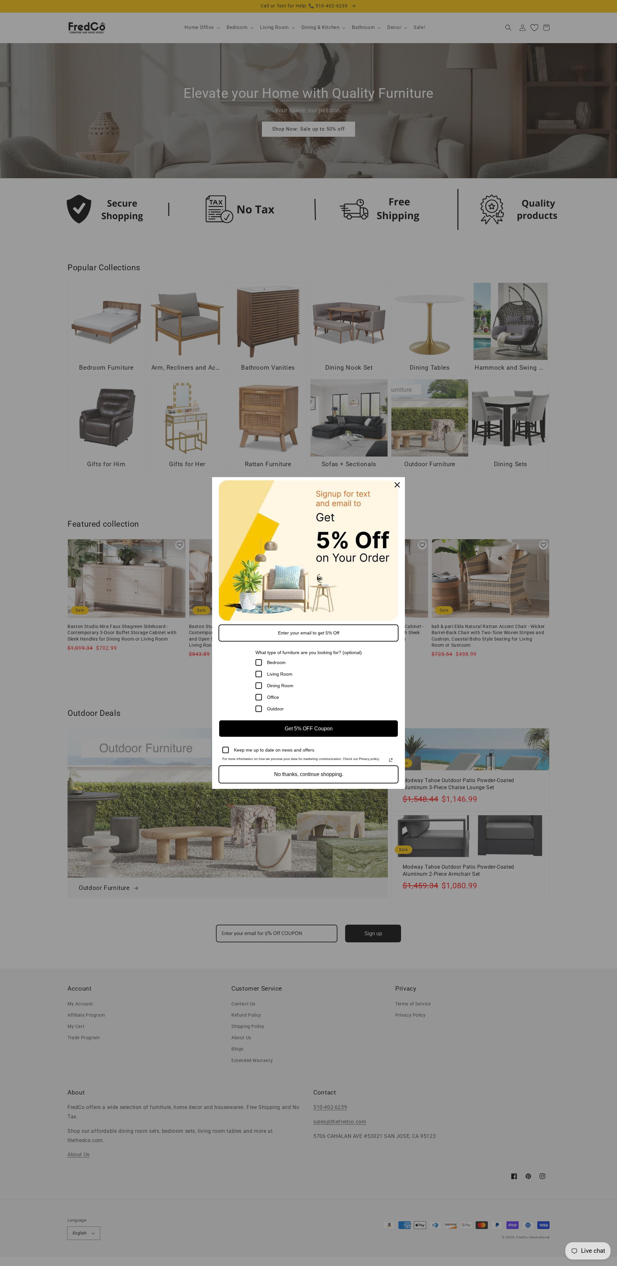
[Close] (397, 485)
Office (273, 697)
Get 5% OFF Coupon (309, 728)
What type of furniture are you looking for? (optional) (308, 652)
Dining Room (280, 685)
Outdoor (275, 708)
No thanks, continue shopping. (308, 774)
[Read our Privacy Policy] (391, 760)
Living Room (279, 674)
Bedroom (276, 662)
